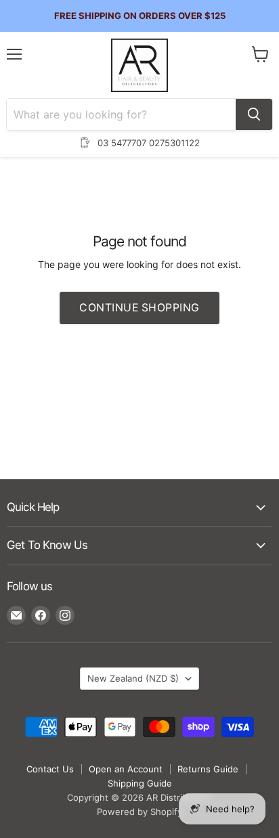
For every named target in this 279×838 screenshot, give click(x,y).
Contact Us (50, 769)
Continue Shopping (139, 307)
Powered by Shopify (139, 811)
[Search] (254, 114)
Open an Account (126, 769)
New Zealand (133, 678)
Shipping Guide (140, 783)
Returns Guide (207, 769)
